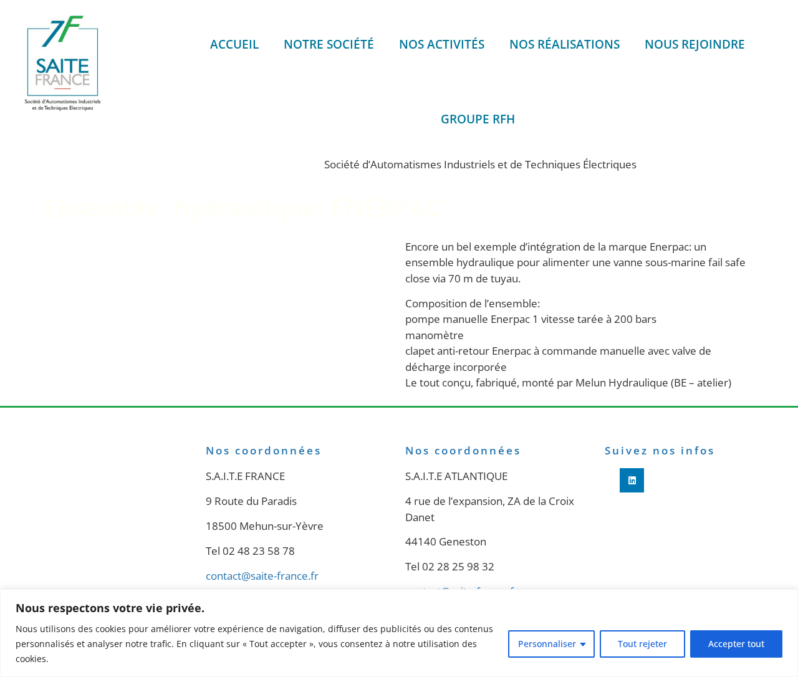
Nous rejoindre (695, 44)
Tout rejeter (642, 644)
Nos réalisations (564, 44)
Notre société (329, 44)
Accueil (234, 44)
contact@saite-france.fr (262, 576)
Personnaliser (547, 644)
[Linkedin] (632, 480)
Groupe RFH (478, 119)
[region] (399, 633)
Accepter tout (736, 644)
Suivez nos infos (660, 450)
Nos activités (441, 44)
